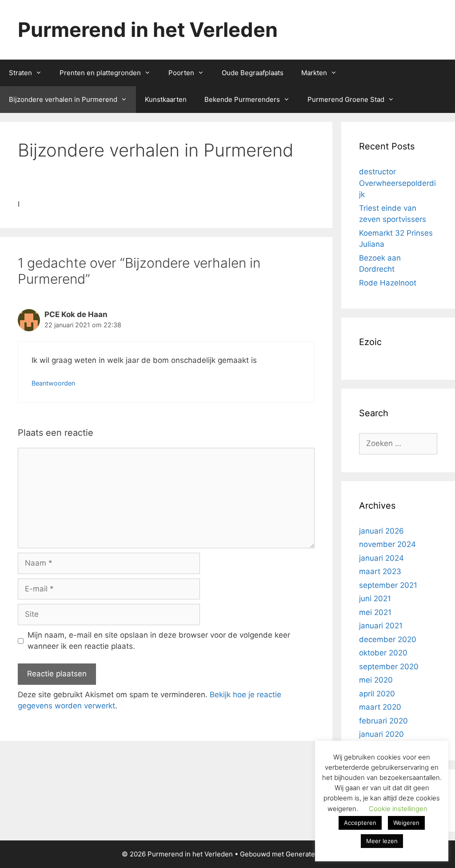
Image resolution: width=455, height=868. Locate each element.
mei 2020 (376, 679)
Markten (314, 72)
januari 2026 (381, 530)
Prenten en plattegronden (100, 72)
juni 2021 (375, 598)
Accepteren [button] (360, 822)
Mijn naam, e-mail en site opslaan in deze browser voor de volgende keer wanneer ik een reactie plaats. (159, 641)
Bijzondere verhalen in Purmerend (63, 99)
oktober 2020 (383, 652)
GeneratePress (309, 854)
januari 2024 (381, 558)
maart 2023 (380, 571)
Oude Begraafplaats (252, 72)
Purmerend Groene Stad (345, 99)
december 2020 (387, 639)
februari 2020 (383, 720)
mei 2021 (375, 612)
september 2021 (388, 585)
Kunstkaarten (166, 99)
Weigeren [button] (406, 822)
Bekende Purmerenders (242, 99)
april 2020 (377, 693)
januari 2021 (381, 625)
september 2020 (389, 666)
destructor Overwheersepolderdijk (397, 183)
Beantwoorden (53, 383)
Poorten (181, 72)
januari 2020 (381, 734)
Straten (20, 72)
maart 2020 (380, 707)
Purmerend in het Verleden (148, 29)
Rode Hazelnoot (387, 282)
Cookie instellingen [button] (398, 808)
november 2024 (387, 544)
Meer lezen (382, 840)
